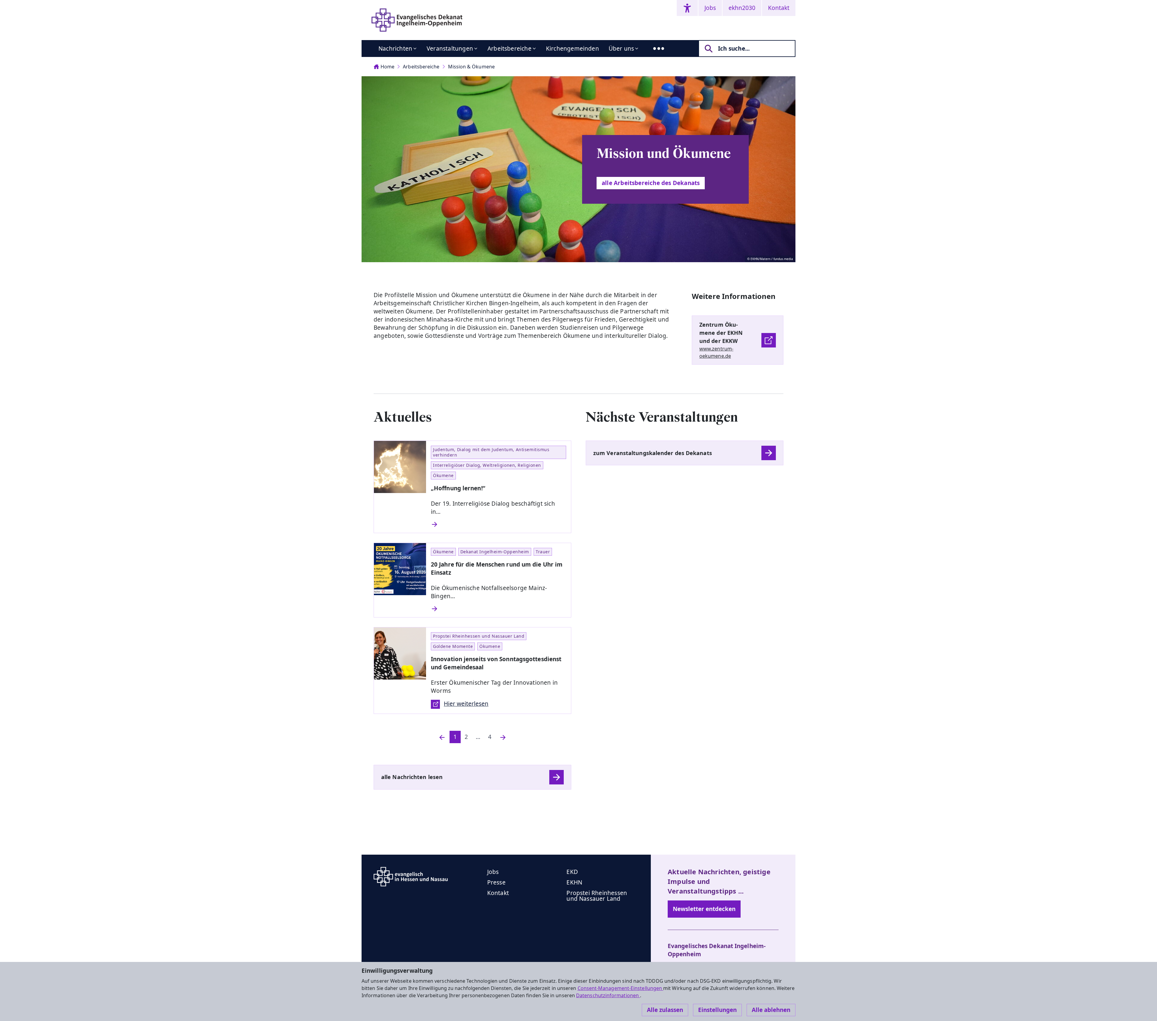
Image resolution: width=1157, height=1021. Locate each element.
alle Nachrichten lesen (412, 777)
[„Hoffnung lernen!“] (498, 524)
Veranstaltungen (450, 48)
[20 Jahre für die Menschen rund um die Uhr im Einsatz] (498, 608)
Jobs (710, 8)
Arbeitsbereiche (509, 48)
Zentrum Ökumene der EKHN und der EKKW (721, 332)
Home (387, 66)
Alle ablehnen (771, 1010)
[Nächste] (502, 737)
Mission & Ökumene (471, 66)
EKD (572, 872)
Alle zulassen (665, 1010)
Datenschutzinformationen (608, 995)
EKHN (574, 882)
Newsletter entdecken (704, 909)
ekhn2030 (742, 8)
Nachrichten (395, 48)
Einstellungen (717, 1010)
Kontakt (778, 8)
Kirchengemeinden (572, 48)
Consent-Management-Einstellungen (620, 988)
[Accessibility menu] (687, 8)
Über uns (621, 48)
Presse (496, 882)
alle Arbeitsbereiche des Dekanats (651, 183)
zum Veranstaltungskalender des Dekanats (652, 453)
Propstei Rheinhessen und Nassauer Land (596, 896)
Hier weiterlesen (466, 704)
